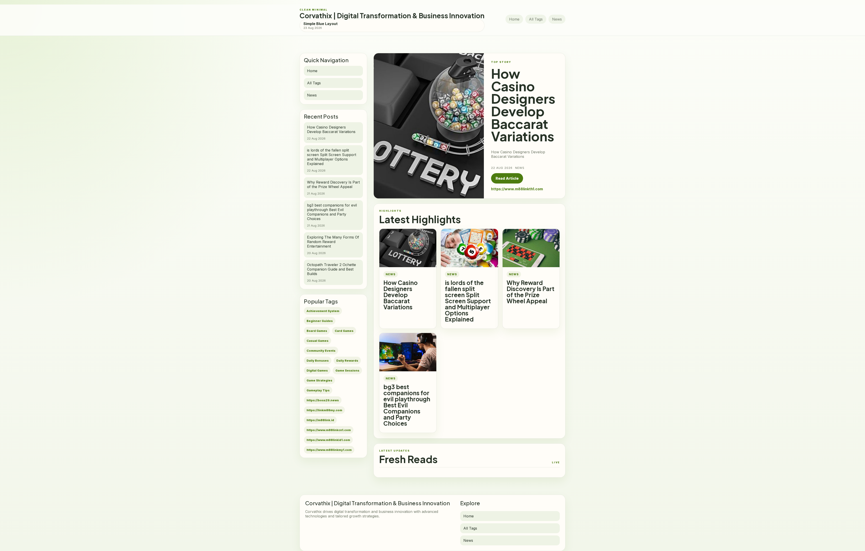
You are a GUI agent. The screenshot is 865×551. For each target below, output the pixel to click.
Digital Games (317, 370)
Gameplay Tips (318, 390)
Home (514, 19)
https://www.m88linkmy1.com (329, 450)
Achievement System (323, 311)
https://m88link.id (320, 420)
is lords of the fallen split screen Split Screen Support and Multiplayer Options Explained (468, 301)
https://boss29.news (323, 400)
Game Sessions (347, 370)
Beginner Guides (320, 321)
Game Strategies (319, 380)
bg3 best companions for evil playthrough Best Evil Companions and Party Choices (406, 405)
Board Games (317, 331)
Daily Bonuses (318, 360)
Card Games (344, 331)
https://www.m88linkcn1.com (329, 430)
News (557, 19)
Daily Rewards (347, 360)
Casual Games (317, 340)
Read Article (507, 178)
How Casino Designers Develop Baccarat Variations (400, 295)
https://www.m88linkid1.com (328, 440)
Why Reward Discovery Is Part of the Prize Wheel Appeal (530, 292)
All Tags (536, 19)
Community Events (321, 350)
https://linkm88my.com (324, 410)
